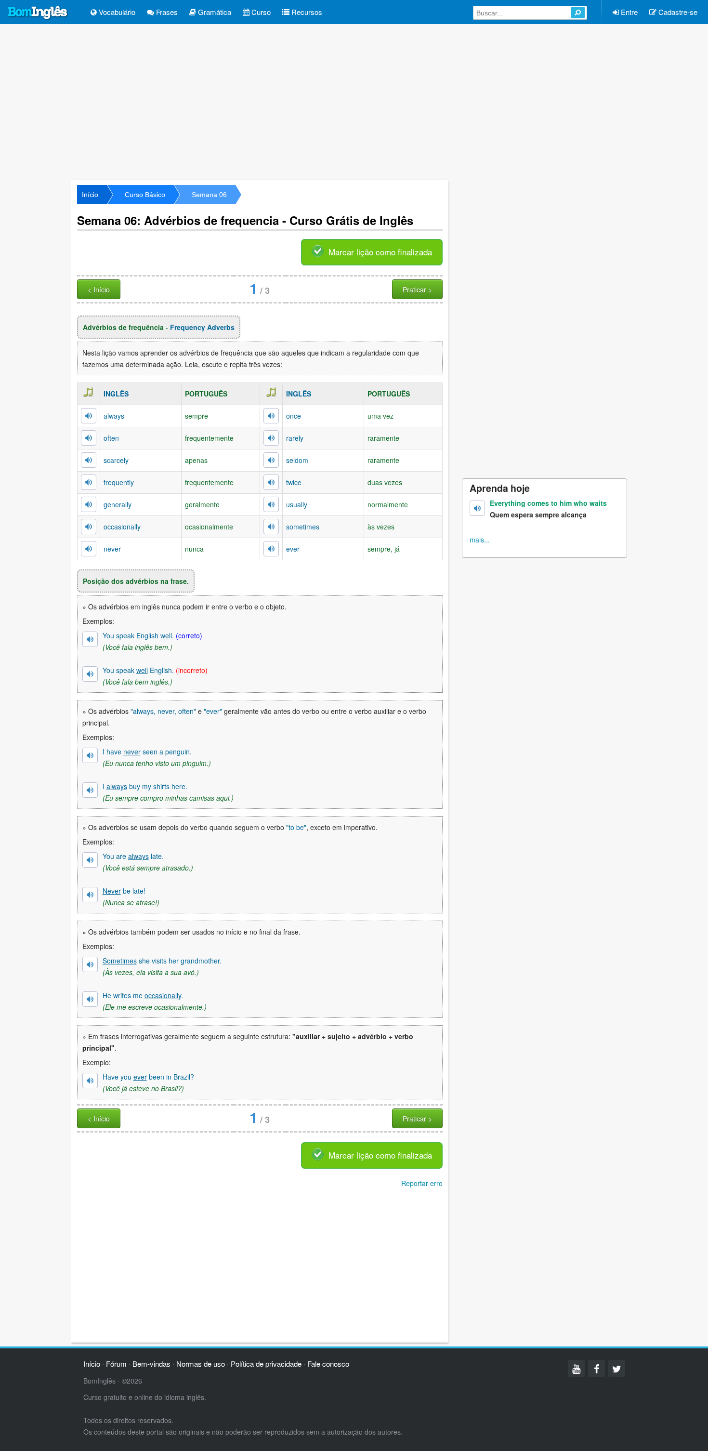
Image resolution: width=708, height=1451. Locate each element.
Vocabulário (116, 12)
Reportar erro (422, 1183)
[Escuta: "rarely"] (271, 438)
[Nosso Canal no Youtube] (576, 1368)
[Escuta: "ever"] (271, 548)
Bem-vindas (151, 1364)
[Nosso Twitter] (616, 1368)
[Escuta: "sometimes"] (271, 526)
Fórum (116, 1364)
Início (90, 194)
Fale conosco (328, 1364)
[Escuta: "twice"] (271, 482)
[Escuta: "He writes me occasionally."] (90, 999)
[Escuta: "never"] (88, 548)
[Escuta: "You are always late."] (90, 860)
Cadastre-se (676, 12)
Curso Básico (145, 194)
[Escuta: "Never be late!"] (90, 894)
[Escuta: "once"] (271, 415)
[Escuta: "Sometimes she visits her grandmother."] (90, 964)
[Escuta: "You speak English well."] (90, 639)
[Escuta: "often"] (88, 438)
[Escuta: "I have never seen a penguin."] (90, 755)
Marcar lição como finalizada (380, 252)
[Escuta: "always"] (88, 415)
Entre (628, 12)
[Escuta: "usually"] (271, 504)
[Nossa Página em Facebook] (596, 1368)
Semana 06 (209, 194)
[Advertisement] (354, 101)
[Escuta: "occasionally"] (88, 526)
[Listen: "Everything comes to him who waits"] (477, 508)
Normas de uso (200, 1364)
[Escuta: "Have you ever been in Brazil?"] (90, 1080)
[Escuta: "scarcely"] (88, 460)
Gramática (213, 12)
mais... (480, 539)
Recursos (305, 12)
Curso (260, 12)
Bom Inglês (38, 13)
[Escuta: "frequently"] (88, 482)
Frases (166, 12)
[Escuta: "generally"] (88, 504)
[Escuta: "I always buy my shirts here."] (90, 790)
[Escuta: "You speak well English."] (90, 674)
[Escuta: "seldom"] (271, 460)
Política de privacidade (266, 1364)
